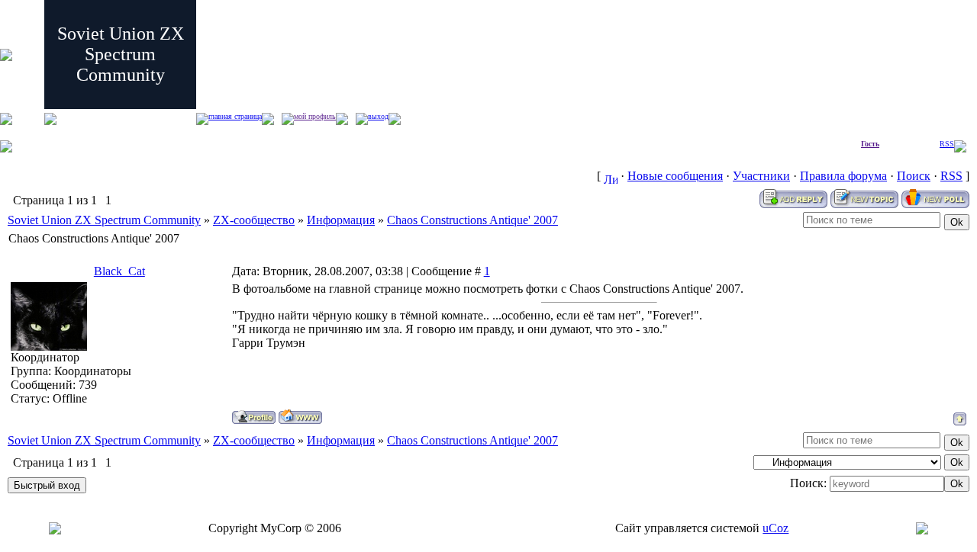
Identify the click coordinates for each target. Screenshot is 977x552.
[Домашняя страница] (300, 416)
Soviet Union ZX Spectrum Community (104, 219)
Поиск (913, 175)
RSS (947, 144)
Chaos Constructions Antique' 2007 (472, 219)
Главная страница (235, 116)
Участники (761, 175)
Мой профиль (315, 116)
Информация (341, 219)
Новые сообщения (675, 175)
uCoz (775, 528)
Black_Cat (119, 271)
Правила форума (843, 175)
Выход (378, 116)
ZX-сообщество (254, 219)
